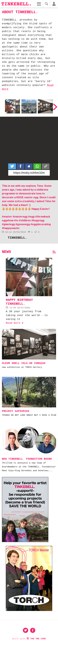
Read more (14, 323)
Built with (29, 638)
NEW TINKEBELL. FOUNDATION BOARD (27, 459)
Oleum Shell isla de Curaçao (45, 105)
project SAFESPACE (15, 411)
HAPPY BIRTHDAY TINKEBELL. (12, 105)
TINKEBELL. (17, 238)
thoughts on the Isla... (27, 105)
